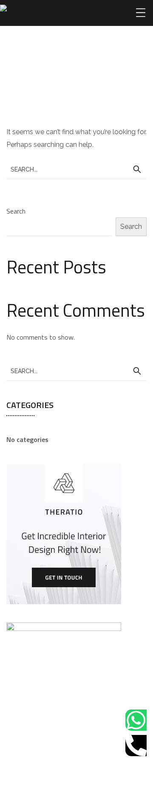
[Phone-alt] (136, 745)
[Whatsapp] (136, 720)
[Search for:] (76, 169)
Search (16, 211)
